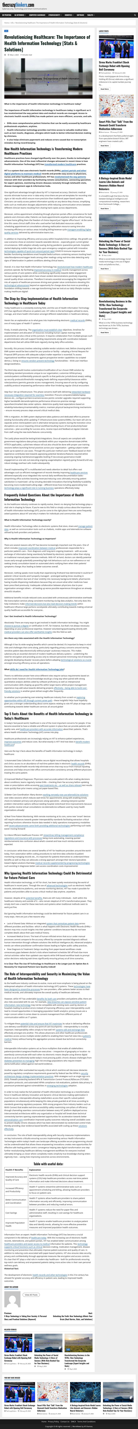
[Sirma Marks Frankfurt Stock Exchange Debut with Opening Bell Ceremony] (18, 1343)
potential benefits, (34, 898)
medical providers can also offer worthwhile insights (28, 632)
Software (80, 15)
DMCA (73, 1421)
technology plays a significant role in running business (29, 488)
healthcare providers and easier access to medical (27, 1244)
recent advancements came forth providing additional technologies (39, 825)
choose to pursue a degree (16, 625)
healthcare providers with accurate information (41, 729)
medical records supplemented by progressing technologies (62, 863)
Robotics (68, 15)
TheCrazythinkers (11, 1364)
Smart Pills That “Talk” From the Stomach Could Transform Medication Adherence (116, 106)
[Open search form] (135, 15)
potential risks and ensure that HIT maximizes (41, 1023)
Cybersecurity (54, 15)
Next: (73, 1316)
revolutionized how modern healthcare (75, 267)
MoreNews (76, 1426)
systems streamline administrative (53, 1186)
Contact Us (64, 1421)
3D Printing (6, 15)
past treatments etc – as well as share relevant (61, 785)
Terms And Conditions (86, 1421)
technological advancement (16, 285)
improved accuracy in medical (47, 270)
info (6, 31)
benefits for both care (46, 998)
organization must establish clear (47, 329)
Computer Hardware (37, 15)
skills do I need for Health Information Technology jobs (37, 669)
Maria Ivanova (105, 132)
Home (44, 1421)
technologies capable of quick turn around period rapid (29, 251)
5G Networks (19, 15)
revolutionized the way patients (70, 176)
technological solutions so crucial (76, 660)
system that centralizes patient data (62, 923)
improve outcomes (12, 741)
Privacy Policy (53, 1421)
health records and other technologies (50, 1275)
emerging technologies (57, 1085)
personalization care (13, 1119)
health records (77, 763)
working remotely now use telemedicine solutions (65, 794)
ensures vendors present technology (37, 360)
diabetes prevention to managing (19, 1060)
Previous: (25, 1316)
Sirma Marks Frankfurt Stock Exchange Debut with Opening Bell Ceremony (17, 1358)
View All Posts (31, 1295)
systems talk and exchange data (70, 1029)
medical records (77, 320)
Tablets (90, 15)
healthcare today (38, 1237)
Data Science (105, 115)
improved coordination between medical (36, 548)
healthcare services (79, 472)
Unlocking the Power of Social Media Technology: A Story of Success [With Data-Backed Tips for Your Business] (47, 1359)
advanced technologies (57, 885)
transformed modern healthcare (60, 164)
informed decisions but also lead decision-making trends (51, 604)
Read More (105, 89)
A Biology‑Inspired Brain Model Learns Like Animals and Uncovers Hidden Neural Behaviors (116, 162)
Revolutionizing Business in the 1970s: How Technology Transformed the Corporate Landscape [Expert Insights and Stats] (77, 1360)
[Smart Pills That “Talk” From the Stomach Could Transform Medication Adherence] (52, 1392)
